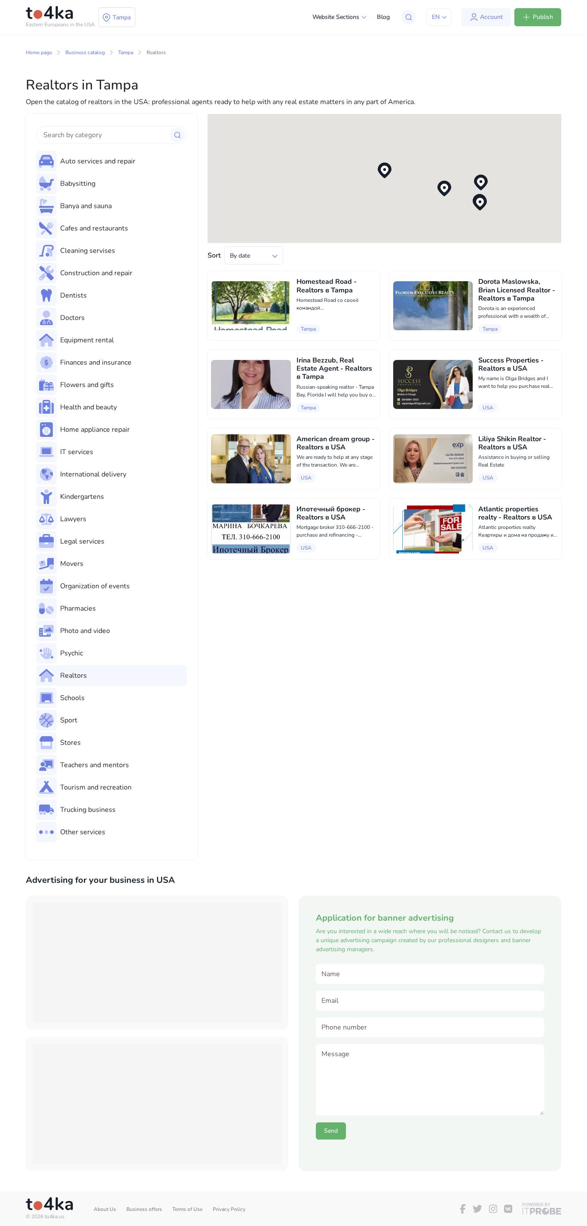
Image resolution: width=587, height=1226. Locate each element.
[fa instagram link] (493, 1209)
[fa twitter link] (477, 1209)
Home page (39, 52)
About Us (105, 1209)
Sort (214, 255)
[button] (384, 170)
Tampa (125, 52)
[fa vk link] (508, 1209)
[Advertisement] (157, 963)
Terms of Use (187, 1209)
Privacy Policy (229, 1209)
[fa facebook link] (463, 1209)
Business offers (144, 1209)
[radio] (111, 161)
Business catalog (85, 52)
